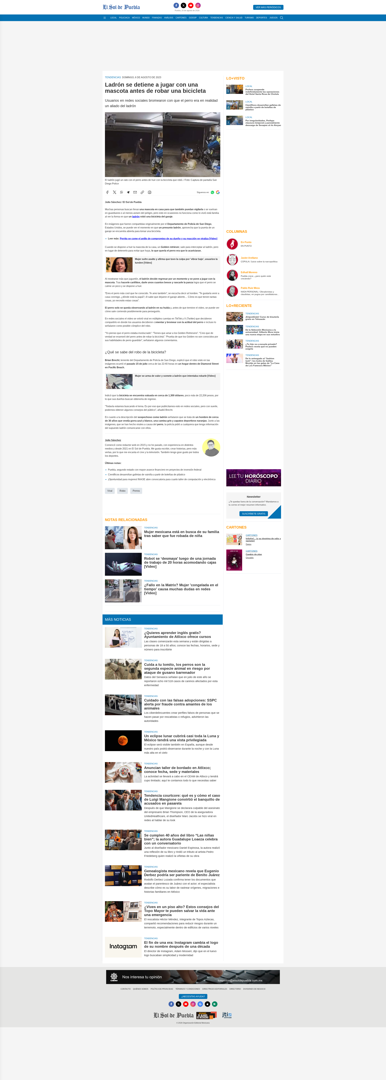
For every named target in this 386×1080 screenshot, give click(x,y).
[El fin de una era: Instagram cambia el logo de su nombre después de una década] (123, 949)
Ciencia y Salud (233, 18)
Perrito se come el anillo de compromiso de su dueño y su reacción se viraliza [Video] (168, 238)
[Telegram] (128, 192)
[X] (183, 5)
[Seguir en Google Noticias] (217, 192)
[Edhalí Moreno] (232, 275)
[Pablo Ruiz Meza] (232, 291)
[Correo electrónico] (135, 192)
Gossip (193, 18)
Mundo (146, 18)
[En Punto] (232, 244)
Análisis (168, 18)
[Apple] (207, 1004)
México (136, 18)
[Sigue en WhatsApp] (212, 192)
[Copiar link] (142, 192)
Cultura (203, 18)
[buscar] (281, 18)
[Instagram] (198, 5)
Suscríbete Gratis (253, 513)
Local (113, 18)
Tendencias (216, 18)
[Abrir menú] (105, 18)
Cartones (181, 18)
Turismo (249, 18)
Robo (122, 491)
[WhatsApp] (121, 192)
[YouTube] (190, 5)
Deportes (261, 18)
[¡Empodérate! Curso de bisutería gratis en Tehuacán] (234, 316)
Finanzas (157, 18)
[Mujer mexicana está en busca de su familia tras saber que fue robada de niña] (123, 537)
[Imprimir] (149, 192)
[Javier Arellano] (232, 260)
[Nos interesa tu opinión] (193, 977)
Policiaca (124, 18)
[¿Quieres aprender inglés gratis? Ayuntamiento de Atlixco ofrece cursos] (123, 641)
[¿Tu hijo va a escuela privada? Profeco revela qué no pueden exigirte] (234, 344)
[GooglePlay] (214, 1004)
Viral (109, 491)
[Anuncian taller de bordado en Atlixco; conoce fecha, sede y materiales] (123, 774)
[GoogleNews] (200, 1004)
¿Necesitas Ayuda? (193, 996)
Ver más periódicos (268, 7)
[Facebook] (176, 5)
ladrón (136, 216)
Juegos (273, 18)
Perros (136, 491)
